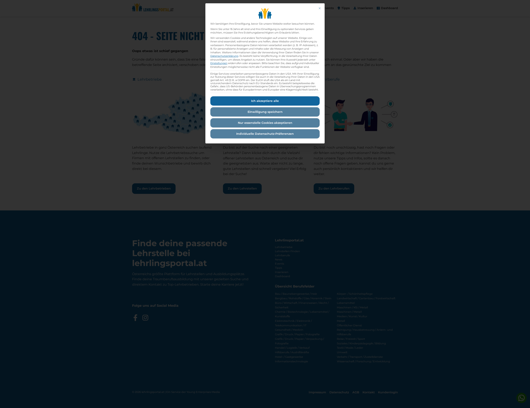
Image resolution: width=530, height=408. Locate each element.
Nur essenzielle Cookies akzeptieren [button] (265, 123)
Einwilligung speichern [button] (265, 112)
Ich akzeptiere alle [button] (265, 101)
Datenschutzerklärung (224, 55)
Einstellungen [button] (218, 63)
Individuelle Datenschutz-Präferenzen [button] (265, 134)
